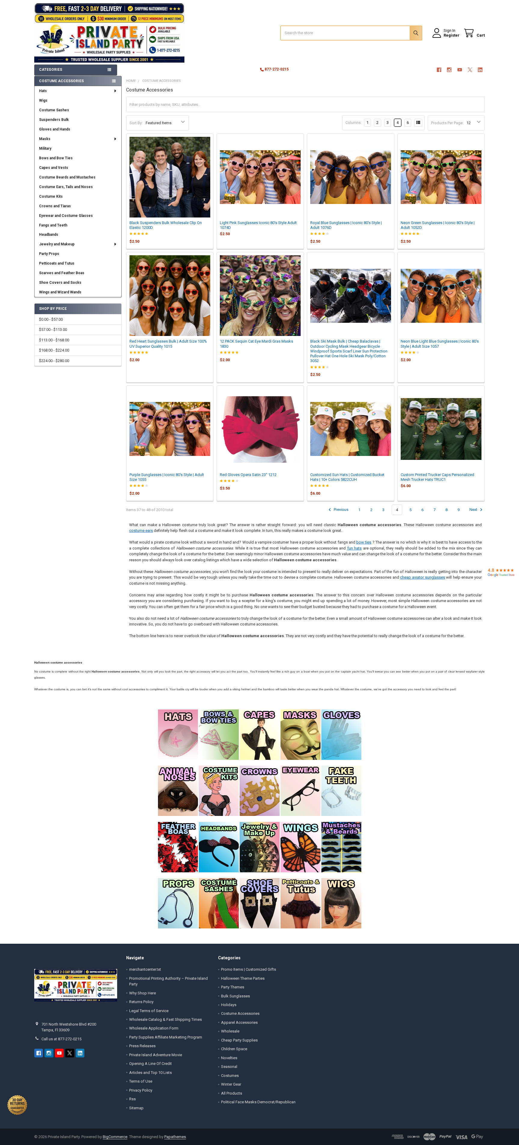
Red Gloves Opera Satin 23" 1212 (248, 474)
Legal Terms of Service (148, 1011)
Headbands (48, 234)
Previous (340, 510)
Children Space (234, 1049)
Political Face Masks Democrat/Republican (258, 1102)
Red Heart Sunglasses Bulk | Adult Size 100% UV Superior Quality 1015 (168, 343)
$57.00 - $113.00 (53, 329)
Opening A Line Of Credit (150, 1063)
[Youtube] (459, 69)
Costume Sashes (54, 110)
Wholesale (230, 1031)
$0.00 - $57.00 (51, 319)
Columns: (353, 122)
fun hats (354, 548)
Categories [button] (50, 69)
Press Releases (142, 1046)
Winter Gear (231, 1084)
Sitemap (136, 1108)
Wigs (43, 100)
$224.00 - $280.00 (54, 360)
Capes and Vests (53, 168)
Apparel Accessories (239, 1022)
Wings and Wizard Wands (60, 292)
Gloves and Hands (54, 129)
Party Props (49, 254)
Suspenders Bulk (54, 120)
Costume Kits (51, 196)
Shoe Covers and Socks (60, 282)
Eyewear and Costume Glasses (66, 216)
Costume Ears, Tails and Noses (66, 187)
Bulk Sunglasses (235, 996)
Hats (43, 91)
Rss (132, 1099)
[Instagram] (449, 69)
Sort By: (136, 123)
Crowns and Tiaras (55, 206)
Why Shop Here (142, 993)
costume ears (141, 530)
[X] (470, 69)
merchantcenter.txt (145, 969)
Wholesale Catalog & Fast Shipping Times (165, 1019)
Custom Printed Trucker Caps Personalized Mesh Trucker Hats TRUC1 (437, 477)
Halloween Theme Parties (243, 978)
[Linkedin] (480, 69)
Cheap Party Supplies (239, 1040)
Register (452, 35)
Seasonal (229, 1066)
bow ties (363, 542)
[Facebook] (439, 69)
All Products (231, 1093)
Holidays (228, 1005)
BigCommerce (115, 1137)
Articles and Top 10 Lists (150, 1072)
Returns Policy (141, 1002)
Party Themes (232, 987)
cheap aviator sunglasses (422, 577)
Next (473, 510)
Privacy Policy (140, 1090)
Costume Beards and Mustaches (67, 177)
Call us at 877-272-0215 (61, 1039)
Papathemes (175, 1137)
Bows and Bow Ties (56, 158)
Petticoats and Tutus (56, 263)
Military (45, 148)
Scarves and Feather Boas (61, 273)
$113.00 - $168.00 (54, 340)
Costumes (230, 1075)
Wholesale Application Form (153, 1028)
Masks (44, 139)
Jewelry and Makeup (56, 244)
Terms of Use (140, 1081)
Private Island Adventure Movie (155, 1055)
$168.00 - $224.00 (54, 350)
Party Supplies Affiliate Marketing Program (165, 1037)
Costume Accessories (240, 1013)
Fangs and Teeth (53, 225)
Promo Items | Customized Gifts (248, 969)
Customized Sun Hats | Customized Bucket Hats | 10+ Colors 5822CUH (347, 477)
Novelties (229, 1058)
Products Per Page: (447, 123)
